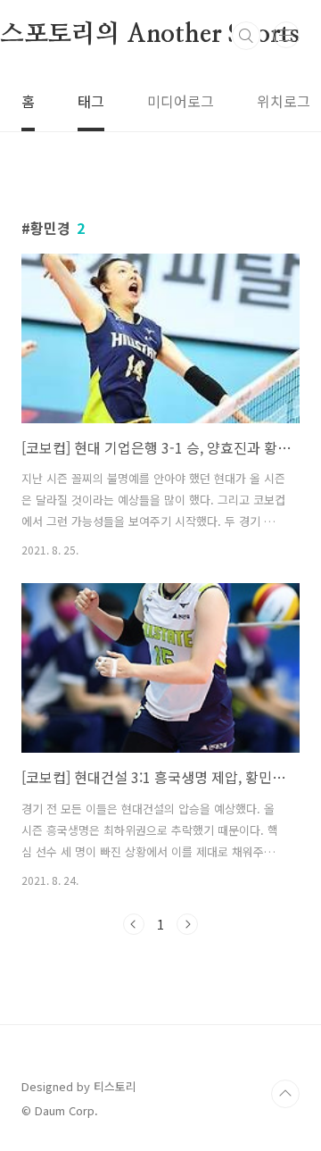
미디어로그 (180, 101)
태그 (91, 101)
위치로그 (283, 101)
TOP (285, 1094)
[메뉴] (286, 34)
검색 (246, 35)
